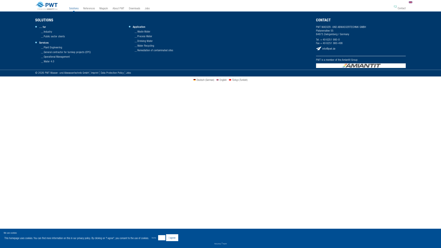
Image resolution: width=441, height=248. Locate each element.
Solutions (44, 20)
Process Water (144, 36)
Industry (48, 31)
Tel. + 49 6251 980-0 (328, 39)
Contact (402, 8)
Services (44, 42)
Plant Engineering (53, 47)
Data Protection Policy (112, 72)
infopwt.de (328, 48)
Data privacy (217, 244)
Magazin (103, 8)
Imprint (94, 72)
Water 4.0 (49, 61)
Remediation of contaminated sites (155, 50)
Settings (162, 238)
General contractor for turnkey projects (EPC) (67, 52)
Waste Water (143, 31)
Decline (154, 238)
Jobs (128, 72)
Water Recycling (145, 45)
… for (42, 26)
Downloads (134, 8)
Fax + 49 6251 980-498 (329, 43)
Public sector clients (54, 36)
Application (139, 26)
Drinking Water (145, 40)
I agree (172, 237)
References (89, 8)
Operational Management (57, 56)
